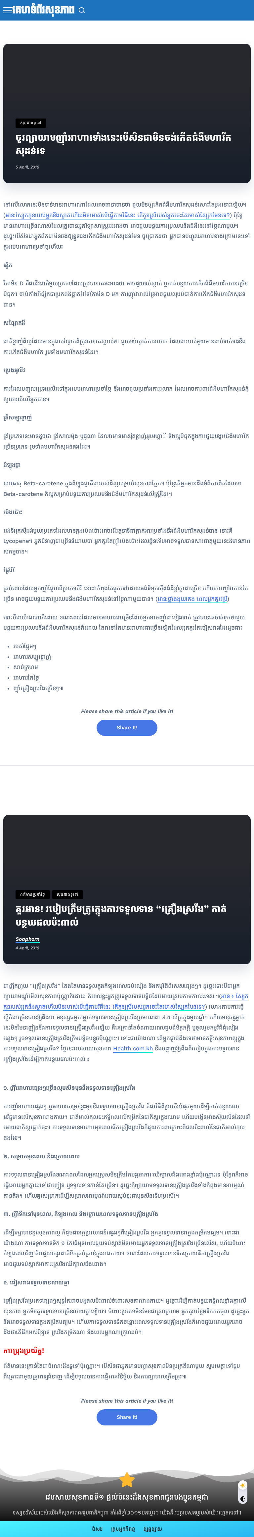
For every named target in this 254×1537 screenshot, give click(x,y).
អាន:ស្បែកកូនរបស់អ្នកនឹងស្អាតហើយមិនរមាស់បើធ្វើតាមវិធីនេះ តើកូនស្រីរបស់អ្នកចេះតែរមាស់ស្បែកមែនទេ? (117, 215)
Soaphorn (27, 939)
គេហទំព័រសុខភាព (43, 10)
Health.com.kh (133, 1048)
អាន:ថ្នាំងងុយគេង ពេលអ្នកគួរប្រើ (192, 599)
